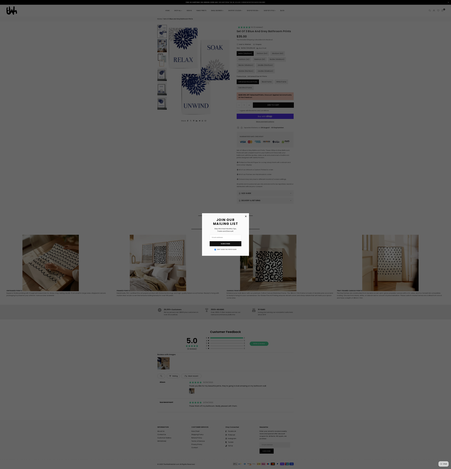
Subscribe (225, 244)
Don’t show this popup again (227, 249)
